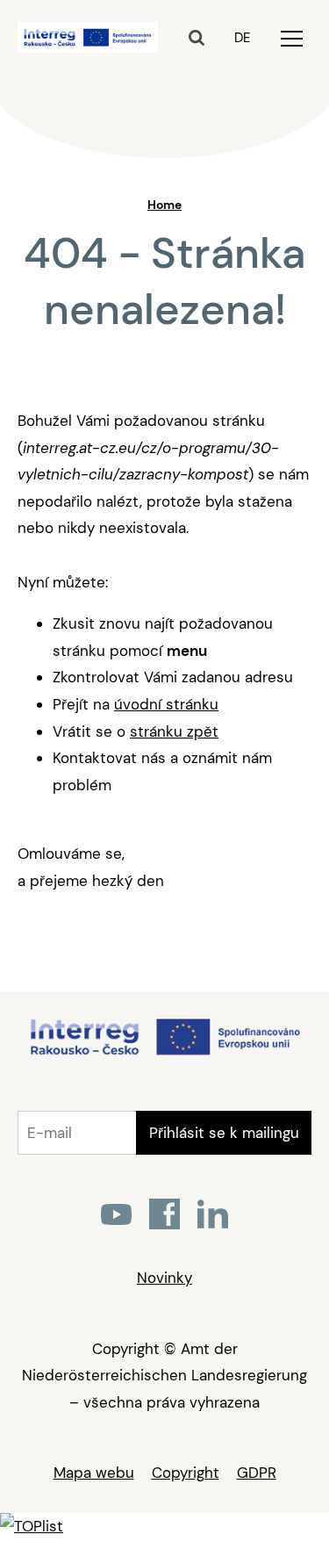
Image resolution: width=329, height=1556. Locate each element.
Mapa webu (94, 1472)
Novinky (164, 1277)
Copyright (185, 1472)
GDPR (256, 1472)
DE (242, 38)
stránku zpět (174, 731)
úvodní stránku (166, 704)
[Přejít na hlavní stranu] (164, 1053)
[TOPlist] (31, 1526)
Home (164, 205)
